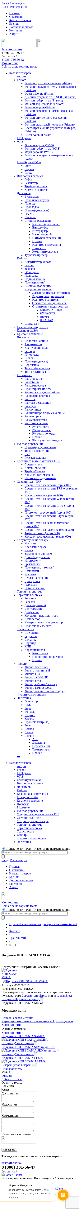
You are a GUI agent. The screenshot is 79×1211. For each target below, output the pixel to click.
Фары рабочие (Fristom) (40, 93)
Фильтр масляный (36, 667)
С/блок (29, 358)
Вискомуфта (40, 227)
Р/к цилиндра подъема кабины (45, 413)
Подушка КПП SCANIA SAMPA (23, 1036)
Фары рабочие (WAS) (39, 152)
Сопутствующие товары (33, 540)
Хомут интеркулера (45, 251)
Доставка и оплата (21, 27)
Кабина (22, 258)
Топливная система (29, 591)
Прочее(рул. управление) (41, 447)
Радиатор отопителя (45, 299)
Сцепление (32, 632)
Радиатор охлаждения (46, 244)
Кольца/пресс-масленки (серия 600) (48, 536)
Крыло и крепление (30, 334)
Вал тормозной (34, 608)
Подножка (31, 275)
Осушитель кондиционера (49, 303)
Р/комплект (24, 375)
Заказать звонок (12, 49)
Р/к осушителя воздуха (47, 440)
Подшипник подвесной (47, 656)
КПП (28, 646)
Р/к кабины (32, 382)
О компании (17, 16)
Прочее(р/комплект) (38, 389)
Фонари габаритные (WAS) (42, 148)
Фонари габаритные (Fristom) (44, 100)
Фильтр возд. (33, 680)
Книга (29, 550)
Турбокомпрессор (36, 255)
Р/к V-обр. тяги (34, 378)
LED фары (24, 138)
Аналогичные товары (38, 1021)
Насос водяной (42, 234)
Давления (38, 742)
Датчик (29, 735)
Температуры (41, 749)
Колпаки (30, 543)
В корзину (8, 1043)
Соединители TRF (29, 481)
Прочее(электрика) (37, 722)
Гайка (28, 172)
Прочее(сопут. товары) (39, 567)
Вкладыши (32, 196)
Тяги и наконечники (38, 450)
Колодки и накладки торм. (42, 615)
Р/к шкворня (33, 416)
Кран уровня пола (36, 347)
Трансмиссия (25, 629)
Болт (28, 165)
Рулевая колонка (35, 457)
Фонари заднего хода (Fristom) (44, 103)
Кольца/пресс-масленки (40, 474)
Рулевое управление (30, 443)
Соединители (33, 464)
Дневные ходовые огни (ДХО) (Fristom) (50, 97)
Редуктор (31, 636)
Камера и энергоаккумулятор (44, 622)
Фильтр (22, 663)
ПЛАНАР (46, 320)
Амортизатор (33, 344)
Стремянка (32, 364)
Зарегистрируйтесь (34, 995)
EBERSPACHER (51, 310)
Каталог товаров (20, 20)
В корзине (8, 999)
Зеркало (30, 268)
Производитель (63, 1021)
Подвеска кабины (36, 340)
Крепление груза (36, 546)
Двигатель (23, 193)
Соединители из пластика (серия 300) (49, 529)
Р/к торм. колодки (44, 433)
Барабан (30, 601)
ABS (35, 739)
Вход (5, 6)
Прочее (37, 241)
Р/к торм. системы (36, 423)
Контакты (15, 30)
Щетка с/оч (32, 323)
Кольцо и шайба (27, 330)
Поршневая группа (37, 200)
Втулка (29, 169)
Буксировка (32, 581)
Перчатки (31, 584)
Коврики (30, 574)
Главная (14, 13)
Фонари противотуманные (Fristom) (48, 83)
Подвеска (23, 337)
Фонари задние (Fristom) (40, 107)
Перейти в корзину (27, 999)
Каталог (14, 931)
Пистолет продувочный (40, 478)
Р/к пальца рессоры (37, 395)
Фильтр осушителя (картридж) (44, 691)
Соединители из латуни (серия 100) (48, 485)
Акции (13, 33)
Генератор (31, 701)
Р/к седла (30, 406)
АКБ (28, 704)
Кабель (29, 718)
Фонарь (30, 711)
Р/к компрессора (35, 385)
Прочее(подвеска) (36, 361)
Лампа (29, 732)
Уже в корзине (24, 1043)
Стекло (29, 728)
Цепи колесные (35, 588)
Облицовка (32, 272)
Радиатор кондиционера (48, 296)
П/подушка (32, 354)
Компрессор (32, 619)
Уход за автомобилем (38, 553)
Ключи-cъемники (36, 467)
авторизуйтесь (63, 995)
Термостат (39, 248)
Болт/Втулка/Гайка (29, 162)
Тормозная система (29, 595)
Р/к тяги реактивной (38, 402)
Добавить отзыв (12, 1079)
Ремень (29, 213)
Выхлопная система (30, 176)
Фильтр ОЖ (32, 674)
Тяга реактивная (35, 371)
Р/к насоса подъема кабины (42, 392)
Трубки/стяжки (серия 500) (42, 533)
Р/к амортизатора (36, 419)
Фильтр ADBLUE (36, 677)
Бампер (29, 265)
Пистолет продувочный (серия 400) (48, 512)
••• (18, 756)
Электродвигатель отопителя (51, 292)
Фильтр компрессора (38, 687)
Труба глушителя (36, 186)
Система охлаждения (38, 220)
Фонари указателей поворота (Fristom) (50, 124)
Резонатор (31, 182)
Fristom (21, 79)
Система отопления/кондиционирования (38, 287)
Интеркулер (40, 231)
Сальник (30, 217)
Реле (27, 725)
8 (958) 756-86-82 (13, 59)
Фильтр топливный (37, 670)
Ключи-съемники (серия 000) (44, 495)
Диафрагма (32, 612)
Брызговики (32, 564)
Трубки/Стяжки (35, 471)
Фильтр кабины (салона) (41, 684)
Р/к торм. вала (41, 430)
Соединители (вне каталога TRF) (38, 461)
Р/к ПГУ (30, 399)
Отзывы (7, 1075)
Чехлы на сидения (36, 577)
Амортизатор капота (38, 261)
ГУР (27, 454)
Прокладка (32, 207)
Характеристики (12, 1021)
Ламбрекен (32, 570)
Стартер (30, 715)
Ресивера (30, 598)
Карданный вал (35, 649)
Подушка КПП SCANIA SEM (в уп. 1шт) (28, 1047)
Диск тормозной (35, 605)
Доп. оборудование (37, 557)
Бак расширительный (46, 224)
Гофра (28, 179)
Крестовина (40, 653)
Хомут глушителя (36, 189)
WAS (20, 141)
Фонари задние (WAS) (39, 145)
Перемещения (41, 746)
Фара (28, 708)
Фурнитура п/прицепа (31, 694)
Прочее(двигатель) (37, 210)
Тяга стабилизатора (37, 368)
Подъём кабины (35, 279)
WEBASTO (47, 313)
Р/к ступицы (33, 409)
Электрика (24, 698)
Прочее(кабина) (35, 282)
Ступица (30, 643)
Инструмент (33, 560)
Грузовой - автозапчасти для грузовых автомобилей (43, 924)
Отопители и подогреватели (50, 306)
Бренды (14, 23)
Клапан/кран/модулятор (32, 327)
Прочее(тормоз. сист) (38, 625)
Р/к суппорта (40, 426)
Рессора (30, 351)
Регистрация (18, 6)
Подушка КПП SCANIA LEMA (22, 1058)
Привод (30, 203)
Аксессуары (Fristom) (38, 134)
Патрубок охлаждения (46, 237)
